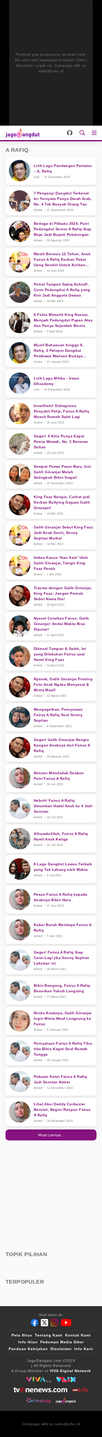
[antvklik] (80, 1390)
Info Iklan (28, 1342)
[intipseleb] (38, 1400)
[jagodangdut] (66, 1400)
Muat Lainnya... (51, 1135)
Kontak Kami (78, 1335)
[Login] (69, 133)
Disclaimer (61, 1349)
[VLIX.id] (66, 1379)
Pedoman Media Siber (62, 1342)
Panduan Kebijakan (28, 1349)
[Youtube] (66, 1322)
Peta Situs (22, 1335)
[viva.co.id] (38, 1379)
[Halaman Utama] (21, 133)
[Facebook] (34, 1322)
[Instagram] (54, 1322)
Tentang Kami (49, 1335)
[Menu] (95, 133)
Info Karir (83, 1349)
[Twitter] (44, 1322)
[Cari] (82, 133)
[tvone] (40, 1390)
